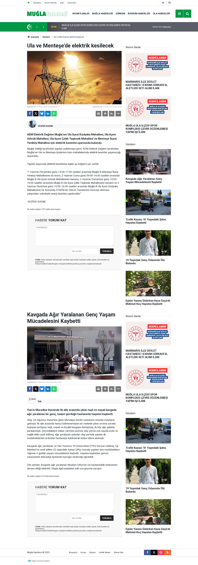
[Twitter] (36, 113)
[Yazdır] (98, 113)
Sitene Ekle (71, 3)
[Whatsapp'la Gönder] (54, 113)
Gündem (120, 13)
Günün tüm (161, 26)
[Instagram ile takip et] (160, 552)
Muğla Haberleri (102, 13)
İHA (39, 401)
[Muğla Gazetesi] (47, 13)
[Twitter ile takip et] (154, 552)
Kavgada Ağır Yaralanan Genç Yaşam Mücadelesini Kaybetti (89, 26)
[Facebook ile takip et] (147, 552)
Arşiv (62, 3)
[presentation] (36, 26)
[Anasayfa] (28, 3)
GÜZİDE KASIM (45, 126)
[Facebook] (29, 113)
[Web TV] (162, 2)
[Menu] (179, 13)
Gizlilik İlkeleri (104, 552)
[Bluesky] (42, 113)
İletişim (92, 552)
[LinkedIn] (48, 113)
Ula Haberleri (161, 13)
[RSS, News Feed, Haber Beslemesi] (167, 552)
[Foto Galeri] (169, 2)
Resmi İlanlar (80, 13)
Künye (83, 552)
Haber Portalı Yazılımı (41, 561)
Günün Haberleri (50, 3)
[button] (105, 113)
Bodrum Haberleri (139, 13)
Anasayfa (34, 37)
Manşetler (37, 3)
